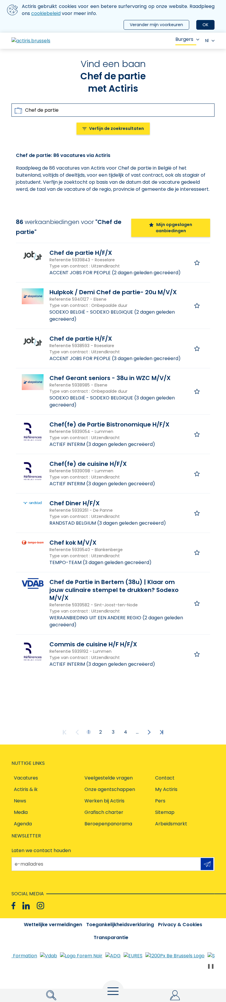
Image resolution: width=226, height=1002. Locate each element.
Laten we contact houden (41, 850)
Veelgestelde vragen (108, 777)
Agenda (23, 823)
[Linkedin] (26, 905)
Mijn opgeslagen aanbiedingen (174, 228)
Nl (207, 41)
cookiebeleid (46, 13)
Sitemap (165, 812)
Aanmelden (207, 864)
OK (205, 25)
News (20, 800)
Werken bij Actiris (104, 800)
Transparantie (111, 937)
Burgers (184, 39)
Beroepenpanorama (108, 823)
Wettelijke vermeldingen (53, 924)
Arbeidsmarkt (171, 823)
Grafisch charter (103, 812)
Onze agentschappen (109, 789)
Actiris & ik (26, 789)
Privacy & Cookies (180, 924)
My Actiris (166, 789)
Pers (160, 800)
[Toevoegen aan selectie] (197, 262)
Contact (165, 777)
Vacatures (26, 777)
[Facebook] (13, 905)
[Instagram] (40, 905)
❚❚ (211, 966)
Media (21, 812)
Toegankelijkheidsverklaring (120, 924)
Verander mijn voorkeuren (156, 25)
